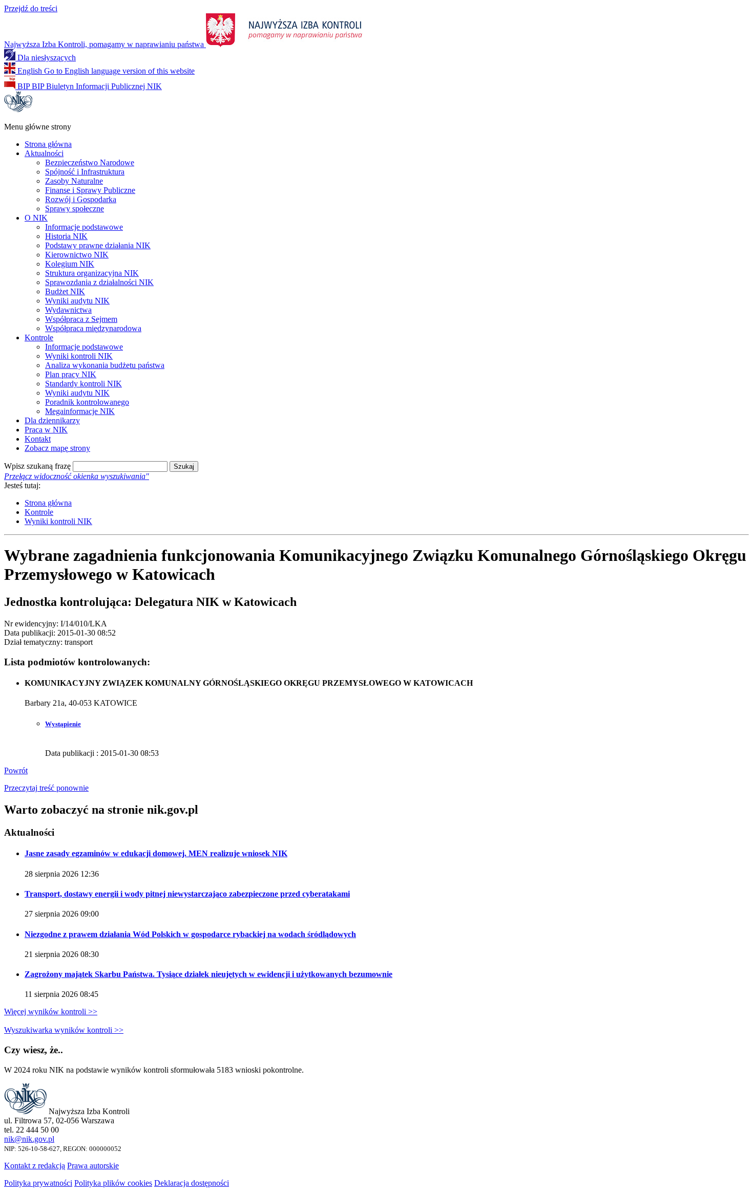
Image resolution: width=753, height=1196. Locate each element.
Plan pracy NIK (70, 374)
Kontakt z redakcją (34, 1165)
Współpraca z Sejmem (81, 319)
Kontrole (39, 337)
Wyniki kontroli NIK (79, 356)
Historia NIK (66, 236)
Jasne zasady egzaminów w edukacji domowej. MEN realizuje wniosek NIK (156, 853)
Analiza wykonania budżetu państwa (104, 365)
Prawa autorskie (93, 1165)
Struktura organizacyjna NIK (92, 273)
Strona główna (48, 144)
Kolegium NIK (69, 263)
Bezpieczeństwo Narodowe (89, 162)
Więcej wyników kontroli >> (50, 1011)
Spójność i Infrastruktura (84, 171)
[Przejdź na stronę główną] (18, 109)
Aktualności (44, 153)
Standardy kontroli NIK (83, 383)
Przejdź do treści (30, 8)
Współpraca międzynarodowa (93, 328)
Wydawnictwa (68, 310)
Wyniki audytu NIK (77, 300)
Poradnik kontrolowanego (87, 402)
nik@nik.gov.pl (29, 1139)
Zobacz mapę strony (57, 448)
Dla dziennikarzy (52, 420)
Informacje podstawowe (84, 227)
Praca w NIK (46, 429)
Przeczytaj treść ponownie (46, 788)
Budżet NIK (65, 291)
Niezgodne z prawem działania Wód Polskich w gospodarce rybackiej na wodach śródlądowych (190, 934)
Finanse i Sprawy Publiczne (90, 190)
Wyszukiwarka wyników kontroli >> (63, 1030)
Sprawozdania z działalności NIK (99, 282)
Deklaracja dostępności (191, 1183)
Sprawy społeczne (74, 208)
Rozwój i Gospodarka (80, 199)
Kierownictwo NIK (77, 254)
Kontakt (38, 438)
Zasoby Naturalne (74, 181)
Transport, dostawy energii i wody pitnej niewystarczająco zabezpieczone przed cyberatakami (187, 893)
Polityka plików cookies (113, 1183)
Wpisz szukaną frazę (37, 466)
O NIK (36, 217)
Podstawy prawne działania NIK (98, 245)
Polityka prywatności (38, 1183)
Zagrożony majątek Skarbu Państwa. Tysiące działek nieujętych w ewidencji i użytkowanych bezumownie (208, 974)
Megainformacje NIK (80, 411)
